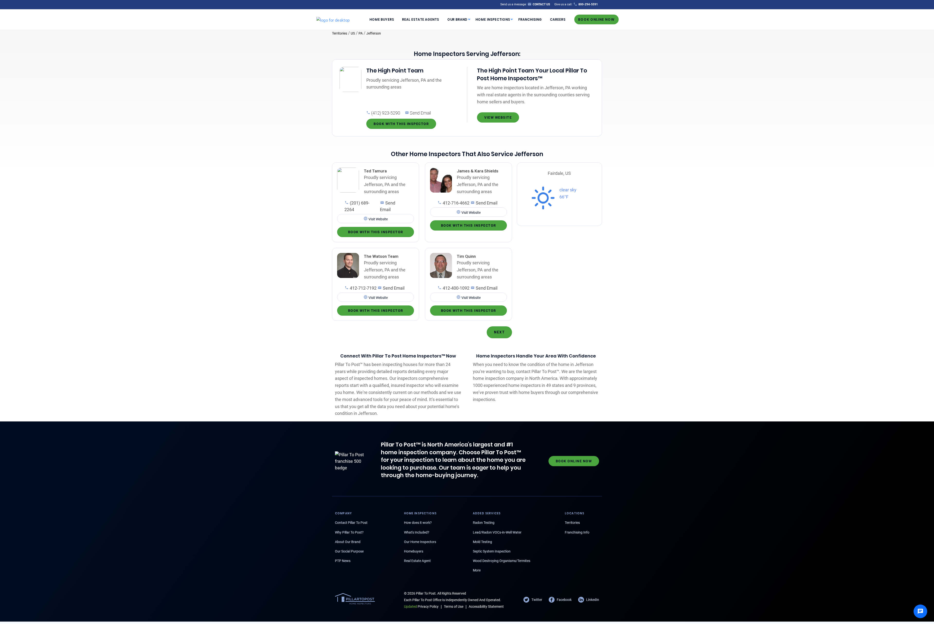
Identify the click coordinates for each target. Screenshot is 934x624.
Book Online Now (596, 19)
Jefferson (373, 33)
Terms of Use (453, 606)
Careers (558, 19)
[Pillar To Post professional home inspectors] (333, 19)
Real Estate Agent (417, 561)
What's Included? (416, 532)
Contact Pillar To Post (351, 523)
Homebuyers (413, 551)
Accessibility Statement (486, 606)
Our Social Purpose (349, 551)
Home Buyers (381, 19)
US (353, 33)
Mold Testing (482, 542)
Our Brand (457, 19)
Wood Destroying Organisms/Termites (501, 561)
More (477, 570)
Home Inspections (493, 19)
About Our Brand (347, 542)
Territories (339, 33)
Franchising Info (577, 532)
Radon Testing (483, 523)
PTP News (342, 561)
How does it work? (418, 523)
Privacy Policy (421, 606)
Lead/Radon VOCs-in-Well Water (497, 532)
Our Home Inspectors (420, 542)
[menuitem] (381, 19)
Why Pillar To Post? (349, 532)
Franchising (530, 19)
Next (499, 332)
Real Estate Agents (420, 19)
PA (361, 33)
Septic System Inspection (492, 551)
